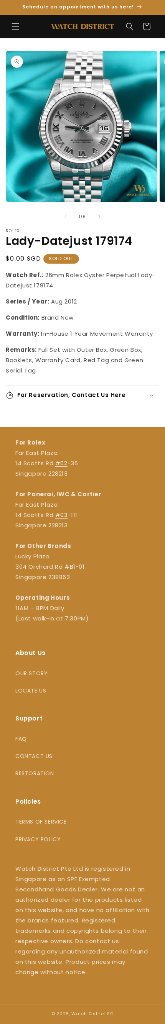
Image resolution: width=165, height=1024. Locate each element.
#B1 (70, 567)
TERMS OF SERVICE (41, 821)
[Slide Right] (99, 216)
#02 (61, 463)
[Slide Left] (65, 216)
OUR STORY (31, 673)
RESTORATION (34, 773)
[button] (15, 26)
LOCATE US (30, 690)
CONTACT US (34, 756)
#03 (61, 515)
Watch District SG (92, 1014)
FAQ (21, 739)
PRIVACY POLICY (38, 839)
